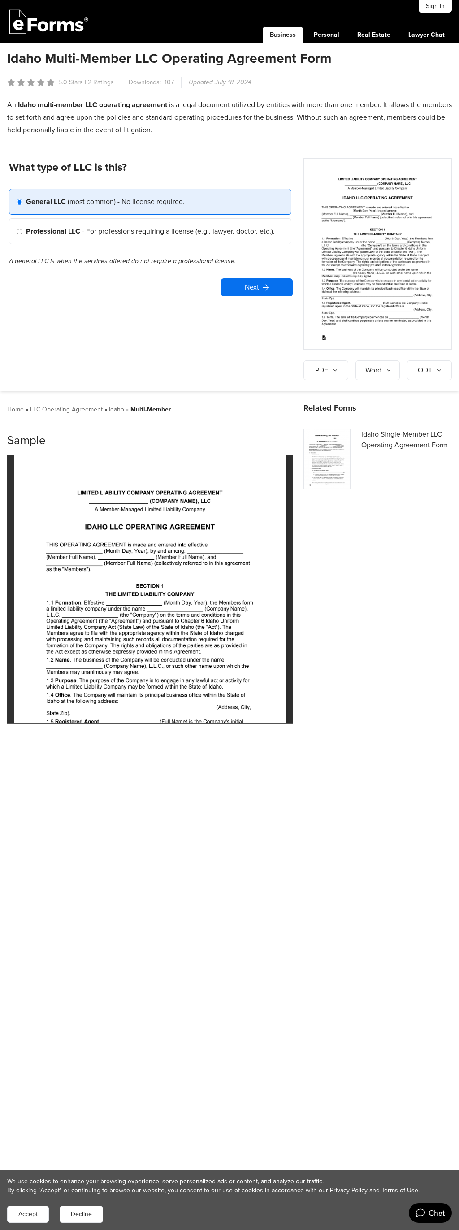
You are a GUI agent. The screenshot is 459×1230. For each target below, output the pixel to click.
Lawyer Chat (426, 34)
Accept (28, 1214)
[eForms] (49, 21)
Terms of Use (399, 1190)
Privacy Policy (349, 1190)
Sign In (435, 6)
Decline (81, 1214)
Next (252, 287)
